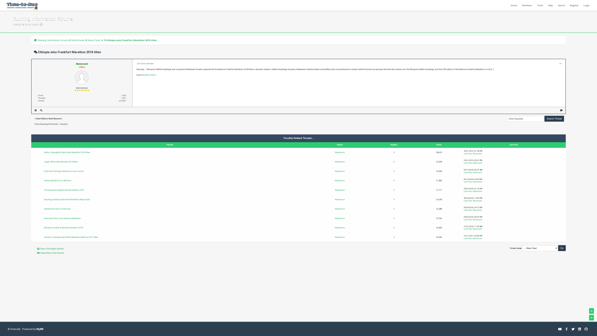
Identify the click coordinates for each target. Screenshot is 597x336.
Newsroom (340, 152)
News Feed (94, 40)
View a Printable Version (52, 248)
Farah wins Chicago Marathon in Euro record (63, 171)
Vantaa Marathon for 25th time (57, 180)
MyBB (40, 329)
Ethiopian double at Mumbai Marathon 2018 (63, 227)
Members (527, 5)
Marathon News (148, 75)
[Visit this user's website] (35, 110)
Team (540, 5)
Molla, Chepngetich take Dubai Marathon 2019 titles (67, 152)
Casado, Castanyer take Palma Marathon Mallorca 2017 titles (71, 237)
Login (586, 5)
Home (514, 5)
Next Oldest (41, 118)
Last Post (468, 154)
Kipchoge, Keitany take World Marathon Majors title (67, 199)
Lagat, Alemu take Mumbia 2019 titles (61, 162)
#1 (561, 64)
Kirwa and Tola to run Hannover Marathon (62, 218)
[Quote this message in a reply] (561, 110)
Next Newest (55, 118)
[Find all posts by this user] (41, 110)
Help (550, 5)
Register (574, 5)
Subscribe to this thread (52, 253)
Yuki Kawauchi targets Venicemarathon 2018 (64, 190)
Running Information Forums (53, 40)
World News (78, 40)
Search (561, 5)
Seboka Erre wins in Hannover (57, 209)
